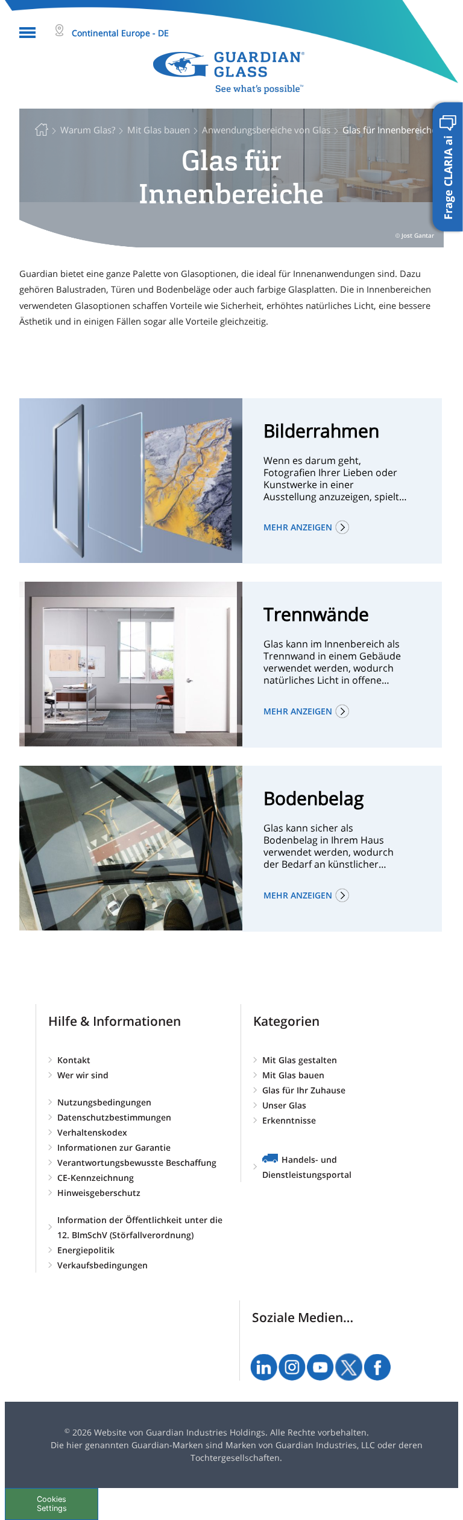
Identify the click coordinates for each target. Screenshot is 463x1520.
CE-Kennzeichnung (95, 1177)
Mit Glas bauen (293, 1075)
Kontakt (73, 1060)
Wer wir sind (83, 1075)
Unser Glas (284, 1105)
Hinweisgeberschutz (98, 1192)
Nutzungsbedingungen (104, 1102)
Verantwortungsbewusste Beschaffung (136, 1162)
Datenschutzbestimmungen (114, 1117)
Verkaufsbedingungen (102, 1265)
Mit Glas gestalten (299, 1060)
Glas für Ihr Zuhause (303, 1090)
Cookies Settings (52, 1504)
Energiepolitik (86, 1250)
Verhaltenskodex (92, 1132)
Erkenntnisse (289, 1120)
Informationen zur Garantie (114, 1147)
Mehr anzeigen (297, 527)
